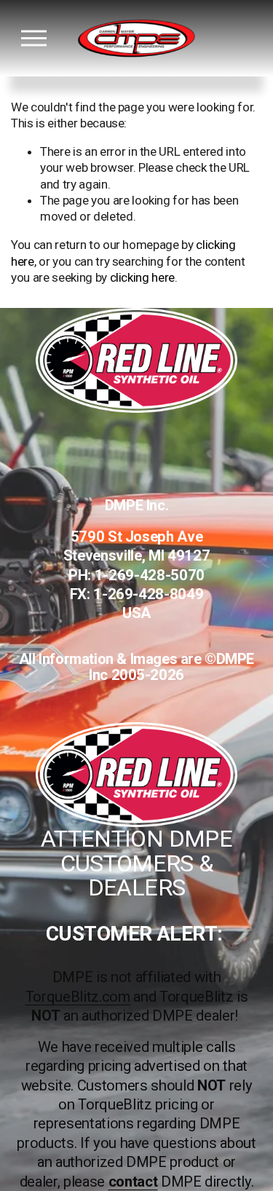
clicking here (142, 277)
